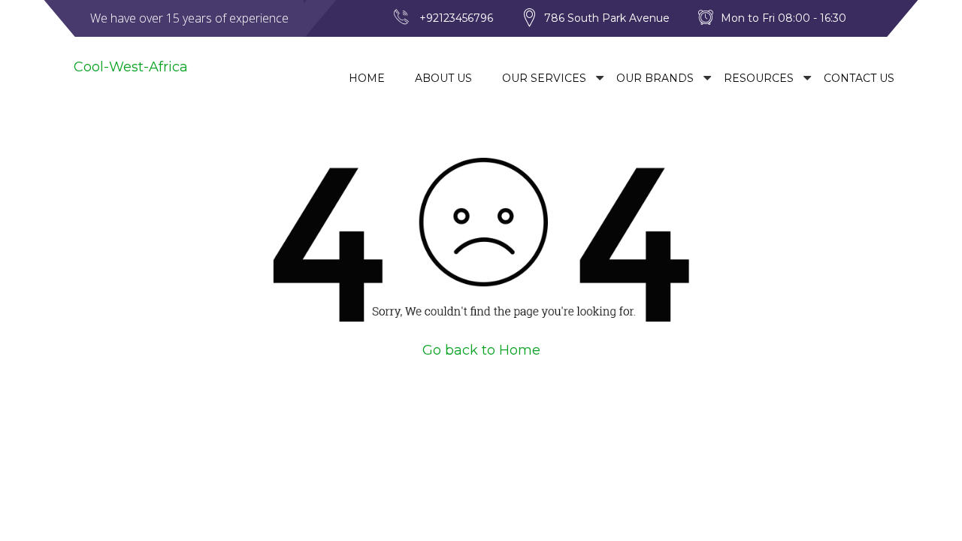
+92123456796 (456, 18)
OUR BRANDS (655, 78)
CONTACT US (859, 78)
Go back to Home (481, 350)
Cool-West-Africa (131, 67)
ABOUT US (443, 78)
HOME (367, 78)
